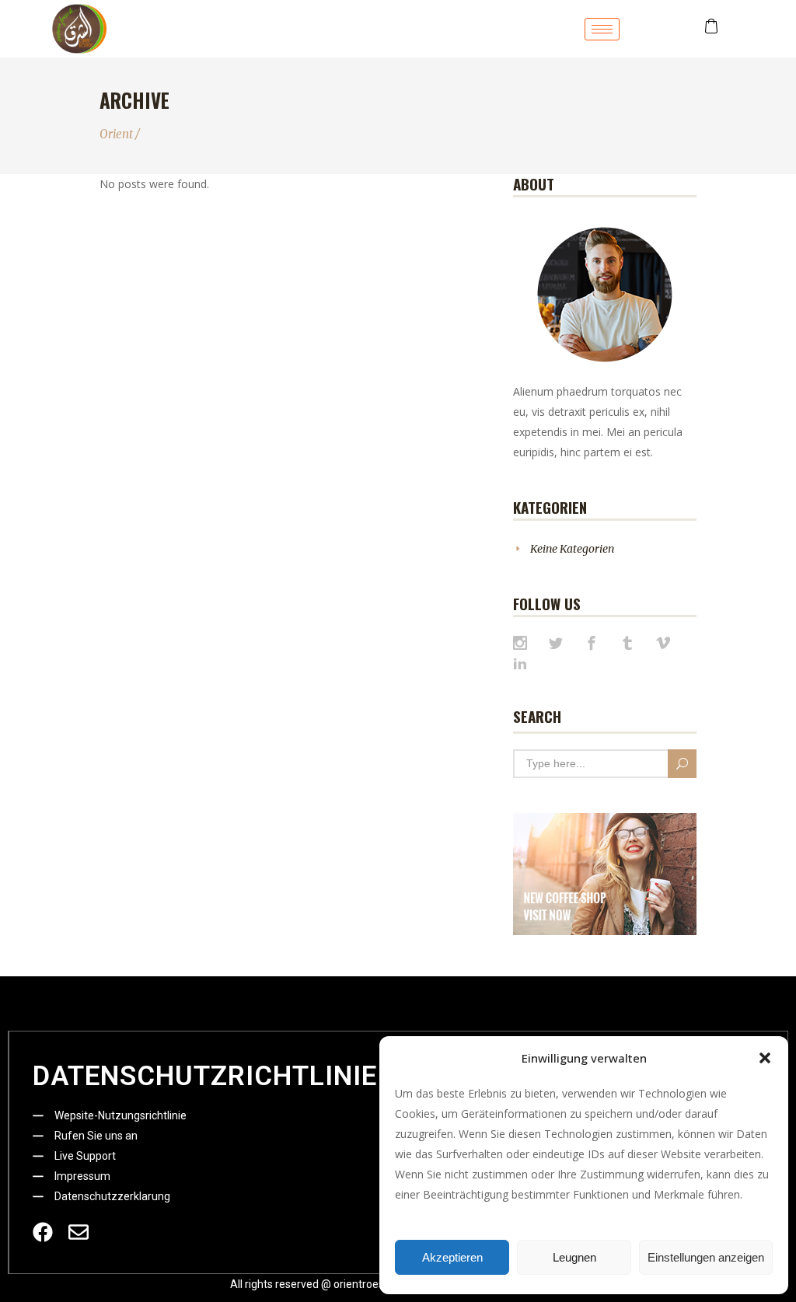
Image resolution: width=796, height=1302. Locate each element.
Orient (116, 134)
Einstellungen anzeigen (706, 1257)
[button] (765, 1058)
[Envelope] (78, 1232)
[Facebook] (43, 1232)
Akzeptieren (452, 1257)
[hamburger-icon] (602, 29)
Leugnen (574, 1257)
